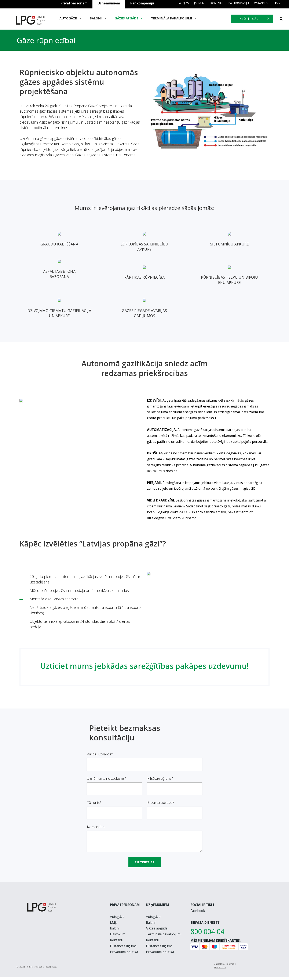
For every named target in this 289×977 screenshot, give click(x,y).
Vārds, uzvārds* (100, 754)
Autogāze (68, 18)
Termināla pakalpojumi (172, 18)
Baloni (96, 18)
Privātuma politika (124, 952)
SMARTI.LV (220, 967)
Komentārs (96, 826)
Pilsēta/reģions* (160, 778)
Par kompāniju (238, 3)
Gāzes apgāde (127, 18)
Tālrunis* (94, 802)
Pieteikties (144, 862)
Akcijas (184, 3)
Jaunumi (199, 3)
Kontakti (217, 3)
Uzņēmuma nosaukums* (107, 778)
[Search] (281, 19)
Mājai (114, 922)
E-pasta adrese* (160, 802)
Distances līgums (123, 946)
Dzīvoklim (117, 934)
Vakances (261, 3)
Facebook (197, 910)
